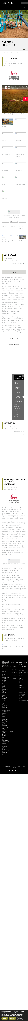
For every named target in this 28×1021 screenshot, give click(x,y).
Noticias (13, 675)
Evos (16, 126)
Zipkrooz (4, 198)
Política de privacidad (17, 766)
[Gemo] (22, 237)
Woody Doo (5, 241)
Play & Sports (7, 53)
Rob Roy (12, 226)
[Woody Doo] (5, 237)
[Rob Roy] (14, 223)
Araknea (12, 240)
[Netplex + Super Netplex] (20, 149)
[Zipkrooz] (7, 193)
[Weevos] (7, 135)
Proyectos (13, 672)
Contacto (13, 678)
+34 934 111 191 (22, 693)
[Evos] (20, 122)
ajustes (21, 1015)
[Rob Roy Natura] (22, 223)
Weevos (4, 140)
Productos (13, 669)
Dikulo (4, 226)
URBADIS (14, 765)
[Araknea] (14, 237)
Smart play (5, 170)
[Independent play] (20, 179)
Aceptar (5, 1018)
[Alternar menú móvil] (25, 7)
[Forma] (7, 122)
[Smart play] (7, 165)
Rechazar (12, 1018)
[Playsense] (7, 179)
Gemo (20, 240)
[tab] (14, 272)
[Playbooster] (20, 135)
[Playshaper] (20, 165)
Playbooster (18, 140)
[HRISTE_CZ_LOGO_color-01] (14, 211)
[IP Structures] (7, 149)
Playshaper (18, 170)
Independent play (20, 184)
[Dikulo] (5, 223)
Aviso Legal (10, 766)
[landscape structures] (14, 493)
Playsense (5, 184)
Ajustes (20, 1018)
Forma (4, 126)
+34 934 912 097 (22, 696)
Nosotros (13, 666)
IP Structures (6, 154)
